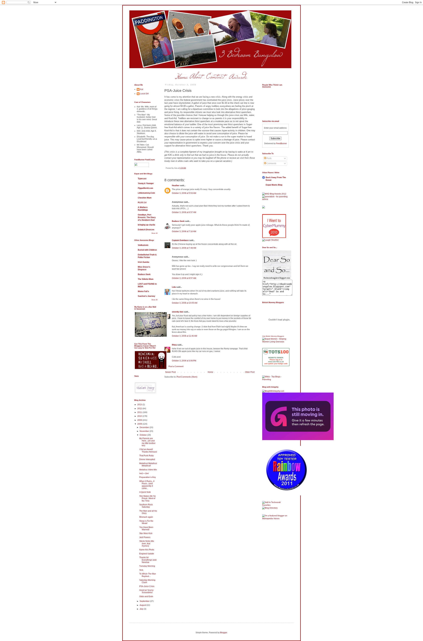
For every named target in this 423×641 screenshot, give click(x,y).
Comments (271, 163)
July (142, 609)
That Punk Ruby (146, 455)
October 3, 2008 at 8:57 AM (184, 278)
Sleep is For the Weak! (146, 522)
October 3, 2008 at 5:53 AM (184, 193)
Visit (273, 336)
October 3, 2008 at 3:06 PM (184, 361)
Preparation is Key (147, 477)
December (145, 427)
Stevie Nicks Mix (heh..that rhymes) (146, 543)
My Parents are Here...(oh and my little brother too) (147, 442)
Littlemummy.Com (146, 193)
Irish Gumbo (143, 262)
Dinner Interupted (147, 459)
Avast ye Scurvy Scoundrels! (146, 591)
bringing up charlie (146, 225)
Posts (268, 158)
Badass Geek (178, 221)
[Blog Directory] (270, 508)
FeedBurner (281, 143)
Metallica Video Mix (148, 469)
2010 (139, 416)
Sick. (141, 570)
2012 (139, 408)
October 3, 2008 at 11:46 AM (184, 336)
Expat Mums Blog (274, 185)
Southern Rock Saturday (146, 505)
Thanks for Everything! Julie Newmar (148, 559)
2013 (139, 404)
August (143, 605)
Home (210, 372)
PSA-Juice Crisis (146, 586)
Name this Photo (146, 550)
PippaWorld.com (145, 188)
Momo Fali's (143, 291)
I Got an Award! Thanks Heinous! (148, 450)
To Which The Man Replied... (147, 575)
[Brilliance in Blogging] (270, 240)
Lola (174, 287)
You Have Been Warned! (146, 528)
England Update (146, 554)
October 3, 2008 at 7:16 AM (184, 231)
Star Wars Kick (145, 533)
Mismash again (146, 517)
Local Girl (144, 93)
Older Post (249, 372)
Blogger (223, 632)
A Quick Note (145, 492)
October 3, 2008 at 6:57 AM (184, 212)
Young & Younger (146, 183)
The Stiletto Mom (146, 279)
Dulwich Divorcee (146, 229)
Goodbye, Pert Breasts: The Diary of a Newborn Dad (147, 217)
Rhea (174, 345)
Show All (154, 233)
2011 (139, 412)
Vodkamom (143, 245)
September (145, 601)
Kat (141, 89)
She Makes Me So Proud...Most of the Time (147, 498)
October (143, 435)
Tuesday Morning (147, 566)
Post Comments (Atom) (187, 377)
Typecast (142, 178)
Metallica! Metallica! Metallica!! (148, 464)
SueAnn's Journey (146, 296)
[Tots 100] (275, 365)
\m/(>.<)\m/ (144, 473)
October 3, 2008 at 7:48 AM (184, 248)
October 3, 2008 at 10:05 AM (184, 303)
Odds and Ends (146, 596)
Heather (175, 185)
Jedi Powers (144, 537)
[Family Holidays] (275, 375)
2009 (139, 420)
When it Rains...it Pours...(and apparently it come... (146, 484)
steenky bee (177, 312)
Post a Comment (176, 366)
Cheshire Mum (145, 198)
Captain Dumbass (180, 240)
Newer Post (170, 372)
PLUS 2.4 (142, 202)
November (145, 431)
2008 (139, 424)
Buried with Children (147, 250)
